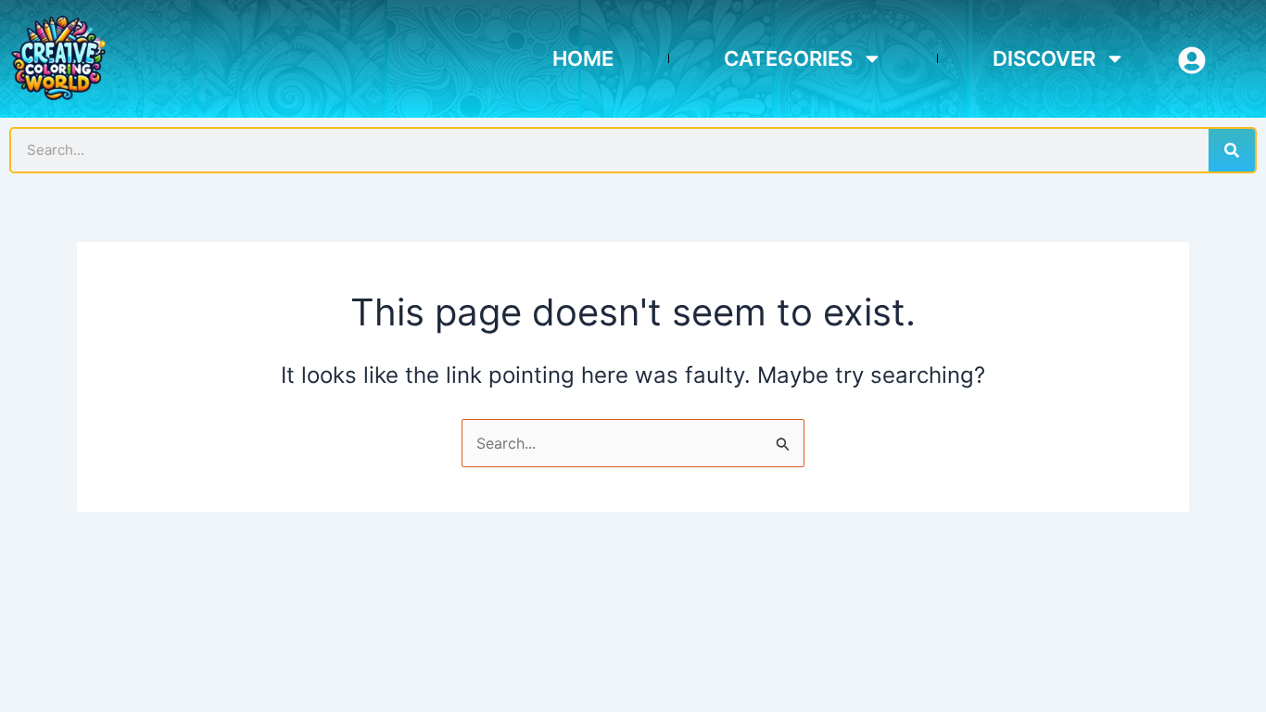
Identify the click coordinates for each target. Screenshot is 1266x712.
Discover (1044, 58)
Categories (788, 58)
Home (583, 58)
